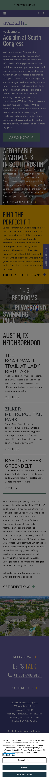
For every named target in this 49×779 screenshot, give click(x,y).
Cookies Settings (24, 760)
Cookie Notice (9, 755)
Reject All (24, 767)
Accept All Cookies (24, 774)
